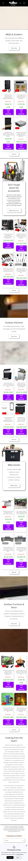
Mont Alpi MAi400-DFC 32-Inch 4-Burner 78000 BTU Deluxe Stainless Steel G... (21, 549)
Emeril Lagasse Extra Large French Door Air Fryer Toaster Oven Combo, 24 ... (21, 96)
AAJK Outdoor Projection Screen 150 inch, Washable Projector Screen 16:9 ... (8, 672)
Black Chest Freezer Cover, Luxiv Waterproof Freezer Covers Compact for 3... (8, 385)
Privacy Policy (19, 854)
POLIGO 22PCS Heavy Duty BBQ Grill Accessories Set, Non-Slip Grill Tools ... (8, 236)
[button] (3, 3)
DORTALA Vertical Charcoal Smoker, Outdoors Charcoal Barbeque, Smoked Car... (8, 96)
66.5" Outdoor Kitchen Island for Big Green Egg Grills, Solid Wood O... (21, 512)
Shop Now (14, 48)
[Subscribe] (23, 840)
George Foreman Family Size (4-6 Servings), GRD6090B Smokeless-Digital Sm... (21, 134)
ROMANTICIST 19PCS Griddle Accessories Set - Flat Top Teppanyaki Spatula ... (21, 236)
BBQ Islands (14, 485)
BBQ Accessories (14, 210)
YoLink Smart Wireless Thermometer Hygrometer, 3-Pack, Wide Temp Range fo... (8, 419)
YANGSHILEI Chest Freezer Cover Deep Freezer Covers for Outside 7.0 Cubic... (21, 419)
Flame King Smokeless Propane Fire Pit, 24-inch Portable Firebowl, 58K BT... (21, 672)
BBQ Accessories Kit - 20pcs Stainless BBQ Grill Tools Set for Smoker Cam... (21, 270)
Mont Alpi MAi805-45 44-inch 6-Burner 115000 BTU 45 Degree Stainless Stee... (8, 549)
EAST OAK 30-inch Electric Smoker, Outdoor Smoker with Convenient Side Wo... (8, 134)
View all (14, 154)
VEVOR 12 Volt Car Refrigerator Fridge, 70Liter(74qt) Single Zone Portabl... (21, 385)
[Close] (26, 845)
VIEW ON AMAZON (8, 112)
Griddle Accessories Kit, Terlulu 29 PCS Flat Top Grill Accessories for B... (8, 270)
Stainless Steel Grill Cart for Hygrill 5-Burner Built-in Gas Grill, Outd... (8, 512)
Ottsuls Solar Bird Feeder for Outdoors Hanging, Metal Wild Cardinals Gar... (8, 709)
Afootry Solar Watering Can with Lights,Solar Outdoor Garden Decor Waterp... (21, 709)
